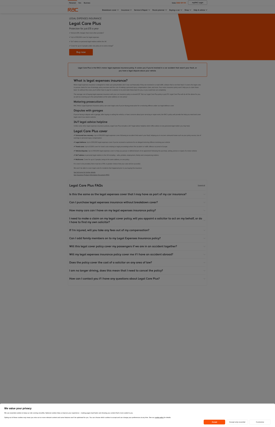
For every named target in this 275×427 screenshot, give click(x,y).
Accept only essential (237, 422)
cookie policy (159, 417)
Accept (214, 422)
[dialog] (137, 415)
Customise (260, 422)
